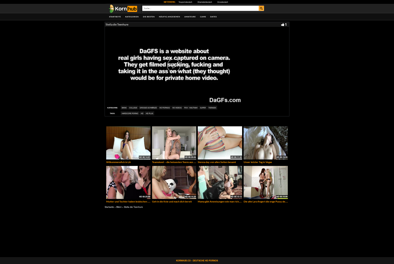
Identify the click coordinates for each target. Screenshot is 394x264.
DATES (213, 17)
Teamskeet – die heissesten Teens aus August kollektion (182, 162)
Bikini (124, 107)
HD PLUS (149, 113)
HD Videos (177, 107)
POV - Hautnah (190, 107)
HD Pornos (164, 107)
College (133, 107)
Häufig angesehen (169, 17)
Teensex (212, 107)
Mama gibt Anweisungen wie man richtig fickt (222, 201)
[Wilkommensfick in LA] (128, 142)
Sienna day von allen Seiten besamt (217, 162)
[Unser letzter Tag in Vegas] (266, 142)
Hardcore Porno (130, 113)
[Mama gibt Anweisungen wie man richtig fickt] (220, 182)
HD (142, 113)
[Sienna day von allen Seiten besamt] (220, 142)
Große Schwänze (148, 107)
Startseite (115, 17)
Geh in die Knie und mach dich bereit (172, 201)
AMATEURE (190, 17)
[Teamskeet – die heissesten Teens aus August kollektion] (174, 142)
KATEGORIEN (132, 17)
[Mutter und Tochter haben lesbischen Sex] (128, 182)
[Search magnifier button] (261, 8)
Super (203, 107)
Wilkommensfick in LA (118, 162)
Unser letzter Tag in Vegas (258, 162)
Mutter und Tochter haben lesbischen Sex (129, 201)
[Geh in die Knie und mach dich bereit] (174, 182)
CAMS (203, 17)
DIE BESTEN (149, 17)
